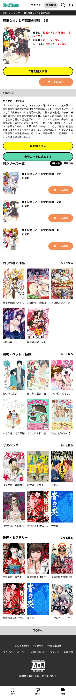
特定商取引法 (54, 645)
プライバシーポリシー (14, 652)
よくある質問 (22, 645)
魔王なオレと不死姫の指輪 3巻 (40, 230)
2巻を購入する (38, 71)
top (5, 13)
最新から (68, 163)
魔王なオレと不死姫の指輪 (36, 13)
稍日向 (61, 32)
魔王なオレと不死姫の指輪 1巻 (41, 173)
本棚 (63, 694)
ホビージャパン (51, 40)
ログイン (36, 5)
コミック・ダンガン (55, 44)
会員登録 (51, 5)
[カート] (70, 5)
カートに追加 (56, 82)
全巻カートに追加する (38, 156)
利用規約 (38, 645)
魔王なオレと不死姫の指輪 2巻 (41, 202)
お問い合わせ (38, 652)
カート (38, 694)
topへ (38, 630)
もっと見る (66, 263)
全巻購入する (38, 146)
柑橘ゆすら (49, 32)
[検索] (63, 5)
